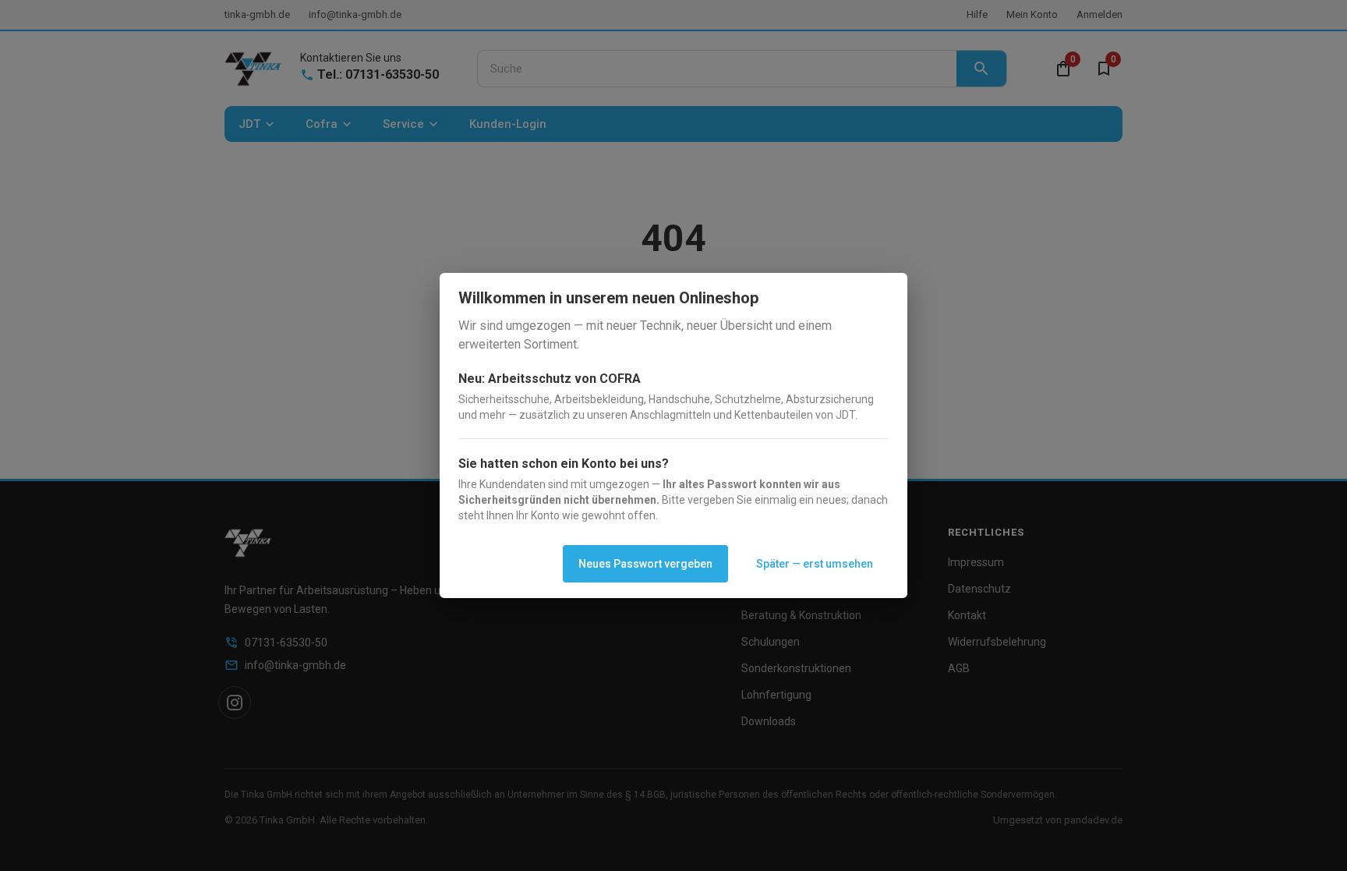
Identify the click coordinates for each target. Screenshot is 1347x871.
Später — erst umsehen (814, 564)
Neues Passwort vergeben (645, 564)
